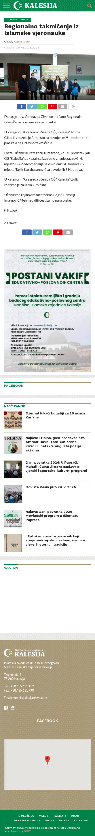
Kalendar (81, 820)
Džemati (60, 816)
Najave (64, 820)
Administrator (22, 41)
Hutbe (49, 820)
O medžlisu (26, 816)
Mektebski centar (27, 820)
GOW (27, 831)
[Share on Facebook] (21, 106)
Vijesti (44, 816)
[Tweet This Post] (32, 106)
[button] (47, 760)
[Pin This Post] (52, 106)
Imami (75, 816)
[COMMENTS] (73, 106)
